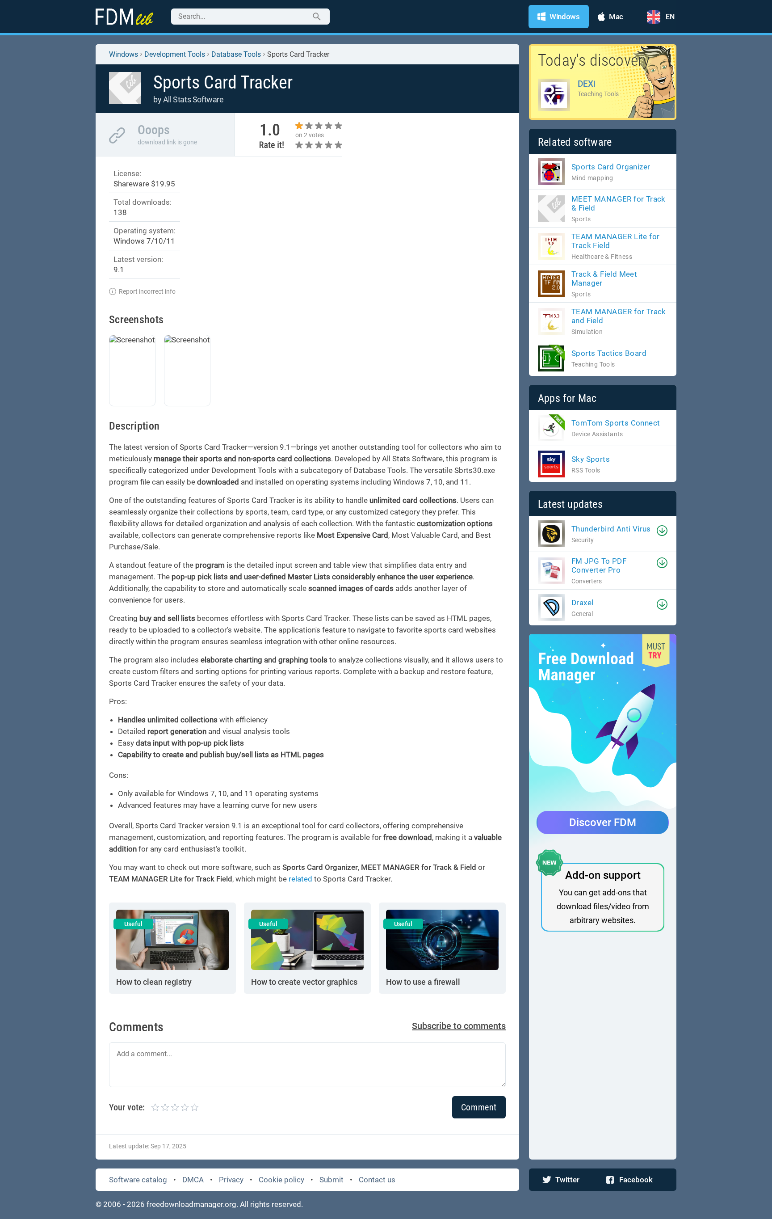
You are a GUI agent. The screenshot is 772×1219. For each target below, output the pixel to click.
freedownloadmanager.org (191, 1204)
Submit (331, 1179)
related (300, 878)
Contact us (377, 1179)
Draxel (582, 602)
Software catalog (138, 1179)
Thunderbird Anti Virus (611, 528)
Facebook (636, 1179)
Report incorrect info (147, 291)
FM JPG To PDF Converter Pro (598, 565)
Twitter (567, 1179)
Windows (123, 54)
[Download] (662, 530)
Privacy (231, 1179)
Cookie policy (281, 1179)
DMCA (193, 1179)
